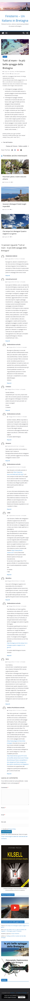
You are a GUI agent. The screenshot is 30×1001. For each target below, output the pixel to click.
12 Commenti (6, 73)
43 (11, 209)
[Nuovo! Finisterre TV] (15, 898)
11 (12, 236)
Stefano (13, 71)
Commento (4, 787)
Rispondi (8, 275)
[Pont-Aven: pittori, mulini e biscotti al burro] (15, 160)
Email (3, 815)
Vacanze (5, 56)
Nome (3, 807)
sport (18, 73)
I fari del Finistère (8, 142)
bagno (12, 73)
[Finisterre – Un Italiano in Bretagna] (15, 3)
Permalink (23, 259)
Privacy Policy (12, 829)
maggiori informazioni (12, 997)
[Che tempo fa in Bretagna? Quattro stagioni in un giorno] (15, 215)
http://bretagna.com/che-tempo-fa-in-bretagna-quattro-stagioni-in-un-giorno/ (17, 645)
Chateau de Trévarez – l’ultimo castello (16, 146)
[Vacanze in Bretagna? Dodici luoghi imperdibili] (15, 188)
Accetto (21, 997)
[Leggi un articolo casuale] (27, 33)
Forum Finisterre (15, 933)
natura (15, 73)
